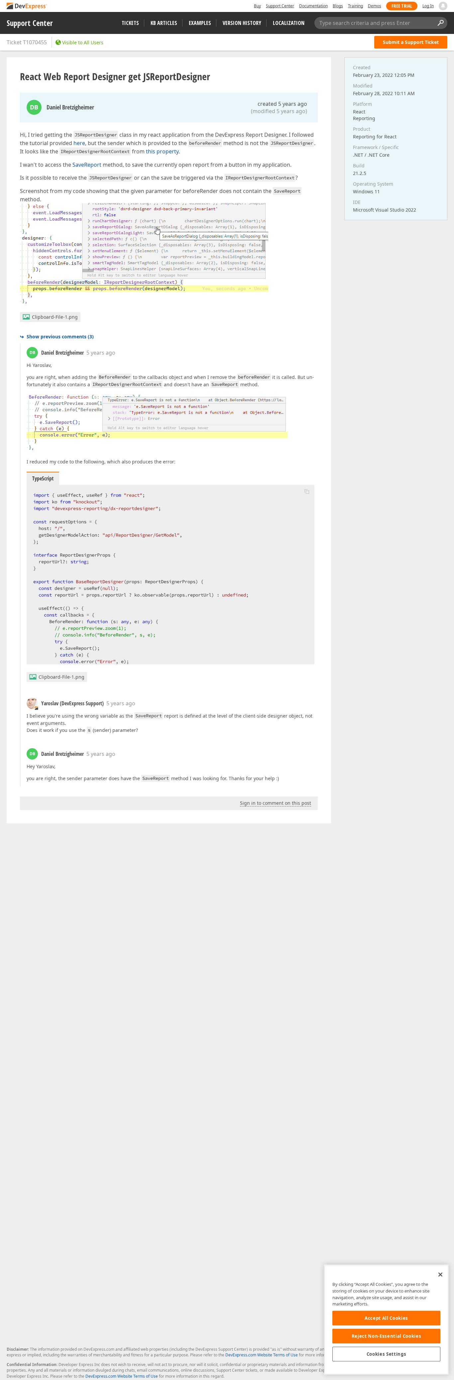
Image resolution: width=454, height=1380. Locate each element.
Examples (200, 23)
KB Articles (164, 23)
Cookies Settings (386, 1354)
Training (355, 6)
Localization (288, 23)
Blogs (338, 6)
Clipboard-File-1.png (55, 317)
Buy (257, 6)
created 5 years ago (282, 103)
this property (162, 151)
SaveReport (86, 164)
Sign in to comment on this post (275, 803)
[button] (307, 491)
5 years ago (100, 352)
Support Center (280, 6)
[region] (386, 1320)
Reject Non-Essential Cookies (386, 1336)
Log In (428, 6)
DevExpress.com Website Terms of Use (261, 1355)
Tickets (130, 23)
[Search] (440, 23)
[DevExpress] (27, 6)
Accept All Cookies (386, 1318)
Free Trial (402, 6)
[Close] (440, 1274)
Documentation (313, 6)
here (79, 143)
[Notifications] (443, 6)
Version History (242, 23)
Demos (374, 6)
